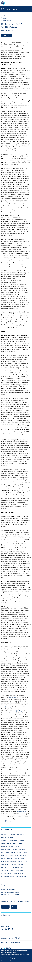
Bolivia (3, 837)
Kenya (26, 852)
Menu (29, 3)
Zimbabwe (19, 870)
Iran (2, 852)
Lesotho (4, 855)
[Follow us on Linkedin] (16, 938)
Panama (16, 858)
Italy (7, 852)
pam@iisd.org (6, 707)
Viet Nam (4, 870)
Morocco (23, 855)
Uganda (20, 864)
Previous (5, 907)
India (15, 849)
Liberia (11, 855)
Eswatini (4, 846)
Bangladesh (21, 834)
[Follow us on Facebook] (12, 938)
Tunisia (13, 864)
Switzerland (5, 864)
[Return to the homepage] (3, 3)
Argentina (11, 834)
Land (3, 889)
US (22, 867)
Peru (22, 858)
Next (14, 907)
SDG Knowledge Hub (13, 942)
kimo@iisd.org (17, 711)
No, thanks (15, 959)
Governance (11, 889)
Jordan (19, 852)
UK (10, 867)
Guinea (18, 846)
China (9, 843)
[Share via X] (2, 929)
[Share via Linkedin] (9, 929)
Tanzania (15, 867)
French (8, 9)
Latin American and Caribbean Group (14, 876)
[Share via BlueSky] (12, 929)
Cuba (14, 843)
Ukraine (4, 867)
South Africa (22, 861)
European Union (18, 873)
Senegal (13, 861)
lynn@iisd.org (6, 821)
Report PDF (6, 36)
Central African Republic (9, 840)
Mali (16, 855)
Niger (3, 858)
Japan (13, 852)
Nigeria (9, 858)
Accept (5, 959)
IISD (2, 942)
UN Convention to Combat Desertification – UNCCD (10, 893)
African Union (6, 873)
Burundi (10, 837)
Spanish (15, 9)
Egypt (20, 843)
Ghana (11, 846)
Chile (3, 843)
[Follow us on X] (9, 938)
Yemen (12, 870)
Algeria (3, 834)
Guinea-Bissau (6, 849)
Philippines (5, 861)
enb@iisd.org (13, 697)
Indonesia (22, 849)
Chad (22, 840)
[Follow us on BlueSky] (19, 938)
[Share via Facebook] (6, 929)
